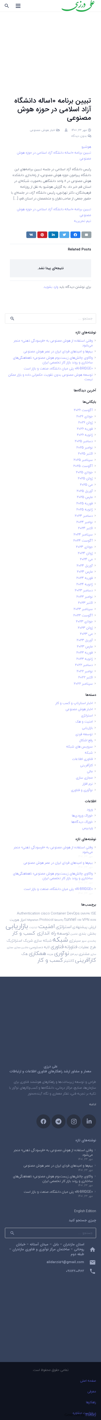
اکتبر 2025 (85, 453)
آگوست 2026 (83, 410)
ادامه (92, 1104)
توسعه (63, 933)
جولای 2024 (84, 547)
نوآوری (61, 953)
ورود (90, 809)
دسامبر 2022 (84, 665)
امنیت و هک (84, 721)
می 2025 (86, 485)
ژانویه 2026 (85, 435)
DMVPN (85, 913)
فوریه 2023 (84, 652)
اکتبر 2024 (85, 528)
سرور (84, 941)
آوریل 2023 (85, 640)
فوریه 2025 (84, 503)
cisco (45, 913)
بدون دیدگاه (79, 135)
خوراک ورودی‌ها (82, 815)
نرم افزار (87, 784)
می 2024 (86, 559)
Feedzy (90, 1415)
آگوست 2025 (83, 466)
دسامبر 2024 (84, 516)
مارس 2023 (85, 646)
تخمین (74, 934)
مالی (90, 771)
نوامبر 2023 (84, 597)
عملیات (83, 947)
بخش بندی (87, 933)
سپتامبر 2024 (83, 534)
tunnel (70, 919)
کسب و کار (50, 960)
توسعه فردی (84, 734)
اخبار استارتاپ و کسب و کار (74, 703)
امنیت (46, 926)
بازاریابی (87, 728)
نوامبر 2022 (85, 671)
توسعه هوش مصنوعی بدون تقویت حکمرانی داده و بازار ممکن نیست (50, 377)
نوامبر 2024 (84, 522)
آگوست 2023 (83, 615)
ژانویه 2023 (84, 659)
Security (58, 920)
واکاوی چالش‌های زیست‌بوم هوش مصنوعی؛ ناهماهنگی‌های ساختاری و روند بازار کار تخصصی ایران (53, 360)
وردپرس (87, 828)
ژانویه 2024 (84, 584)
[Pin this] (42, 234)
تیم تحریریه (82, 221)
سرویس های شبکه (79, 746)
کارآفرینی (86, 765)
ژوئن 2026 (85, 422)
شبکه (89, 752)
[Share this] (75, 234)
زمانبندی (91, 941)
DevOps (73, 913)
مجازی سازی (84, 777)
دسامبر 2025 (84, 441)
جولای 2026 (84, 416)
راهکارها (91, 1402)
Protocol (46, 920)
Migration (33, 920)
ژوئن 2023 (85, 628)
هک (24, 954)
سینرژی (75, 940)
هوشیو (86, 147)
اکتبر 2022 (85, 677)
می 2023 (86, 634)
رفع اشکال (86, 740)
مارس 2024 (85, 572)
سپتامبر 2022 (83, 684)
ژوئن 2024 (85, 553)
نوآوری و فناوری (82, 790)
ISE (93, 913)
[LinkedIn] (89, 1121)
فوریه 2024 (84, 578)
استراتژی (87, 715)
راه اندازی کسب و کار (34, 933)
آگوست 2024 (83, 540)
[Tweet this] (64, 234)
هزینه (50, 954)
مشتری (84, 954)
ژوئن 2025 (85, 478)
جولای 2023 (84, 621)
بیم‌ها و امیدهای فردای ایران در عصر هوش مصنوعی (58, 351)
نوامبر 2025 (84, 447)
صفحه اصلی (88, 1381)
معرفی (91, 1391)
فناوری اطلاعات (82, 759)
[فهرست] (18, 6)
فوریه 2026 (85, 429)
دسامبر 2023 (84, 590)
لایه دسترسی (39, 947)
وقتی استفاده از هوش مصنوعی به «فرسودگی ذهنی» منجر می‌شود (53, 343)
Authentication (28, 913)
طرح (93, 947)
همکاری (37, 953)
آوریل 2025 (85, 491)
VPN (85, 920)
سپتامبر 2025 (83, 460)
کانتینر (69, 961)
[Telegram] (58, 1121)
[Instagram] (74, 1121)
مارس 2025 (85, 497)
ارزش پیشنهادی (84, 927)
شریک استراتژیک (20, 940)
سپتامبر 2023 (83, 609)
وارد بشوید (51, 287)
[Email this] (86, 234)
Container (58, 913)
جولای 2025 (84, 472)
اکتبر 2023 (85, 603)
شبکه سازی (43, 940)
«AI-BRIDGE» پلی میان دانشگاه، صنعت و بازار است (58, 368)
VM (79, 920)
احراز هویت (18, 920)
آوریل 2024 (85, 565)
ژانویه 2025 (84, 509)
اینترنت (33, 927)
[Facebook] (43, 1121)
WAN (93, 920)
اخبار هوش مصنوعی (42, 130)
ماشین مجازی (21, 947)
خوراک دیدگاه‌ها (82, 822)
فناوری (57, 946)
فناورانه (71, 946)
